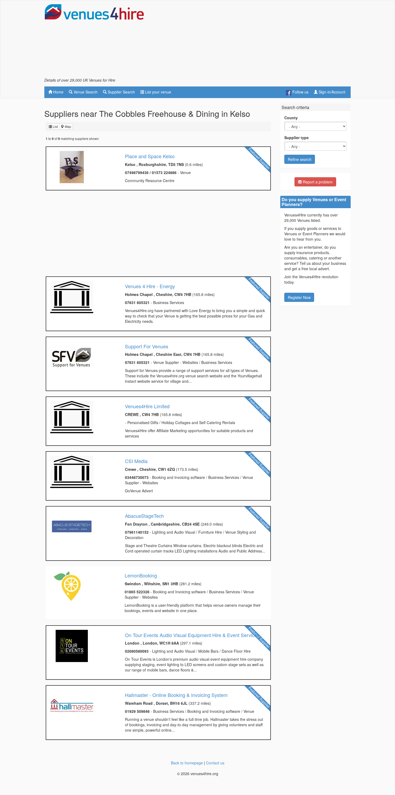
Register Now (299, 297)
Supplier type (296, 137)
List (55, 126)
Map (67, 126)
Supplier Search (121, 92)
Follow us (299, 92)
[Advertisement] (253, 40)
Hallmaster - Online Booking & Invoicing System (176, 694)
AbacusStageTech (144, 515)
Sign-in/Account (331, 92)
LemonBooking (141, 575)
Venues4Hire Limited (147, 406)
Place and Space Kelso (150, 156)
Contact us (215, 762)
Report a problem (317, 182)
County (291, 117)
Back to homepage (187, 762)
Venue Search (85, 92)
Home (57, 92)
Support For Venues (146, 346)
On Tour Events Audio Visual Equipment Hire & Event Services (192, 634)
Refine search (299, 159)
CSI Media (136, 460)
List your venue (157, 92)
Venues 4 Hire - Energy (150, 286)
